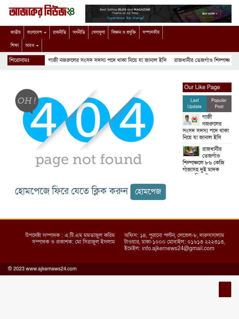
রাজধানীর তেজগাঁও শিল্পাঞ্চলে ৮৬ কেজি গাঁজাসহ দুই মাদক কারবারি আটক (203, 162)
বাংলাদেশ (35, 32)
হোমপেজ (148, 192)
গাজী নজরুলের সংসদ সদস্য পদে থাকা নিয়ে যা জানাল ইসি (105, 60)
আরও (30, 45)
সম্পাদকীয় (151, 32)
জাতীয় (16, 32)
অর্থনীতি (79, 32)
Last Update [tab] (194, 104)
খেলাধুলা (98, 32)
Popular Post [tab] (219, 104)
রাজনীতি (59, 32)
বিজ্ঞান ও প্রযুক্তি (123, 32)
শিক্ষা (15, 45)
